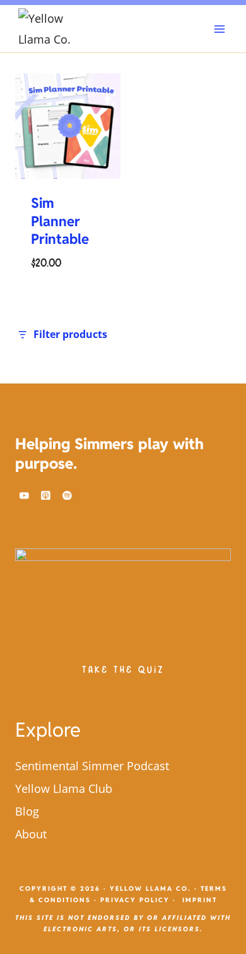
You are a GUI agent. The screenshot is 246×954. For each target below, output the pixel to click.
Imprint (199, 900)
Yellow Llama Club (63, 788)
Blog (27, 811)
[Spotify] (67, 495)
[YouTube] (24, 495)
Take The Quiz (123, 670)
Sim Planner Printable (60, 221)
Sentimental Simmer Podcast (92, 765)
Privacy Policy (135, 900)
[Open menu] (219, 29)
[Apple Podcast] (46, 495)
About (31, 834)
